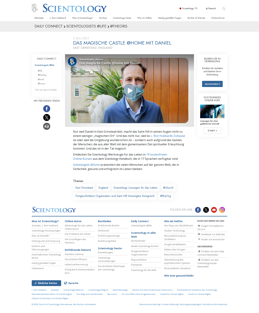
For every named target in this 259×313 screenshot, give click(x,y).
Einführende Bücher (108, 225)
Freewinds (136, 264)
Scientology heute (122, 18)
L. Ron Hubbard (58, 18)
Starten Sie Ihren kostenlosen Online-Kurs (152, 290)
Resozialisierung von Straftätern (175, 237)
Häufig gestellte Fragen (169, 18)
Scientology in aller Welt (143, 234)
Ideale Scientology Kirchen (145, 246)
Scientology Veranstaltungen (107, 259)
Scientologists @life (44, 65)
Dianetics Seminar (74, 254)
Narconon (112, 294)
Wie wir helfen (144, 18)
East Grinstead (84, 188)
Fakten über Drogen (174, 249)
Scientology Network (73, 290)
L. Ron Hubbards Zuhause (168, 136)
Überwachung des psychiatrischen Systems (177, 261)
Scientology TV (190, 8)
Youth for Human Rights (199, 294)
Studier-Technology (174, 230)
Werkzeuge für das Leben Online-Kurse (78, 227)
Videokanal (38, 268)
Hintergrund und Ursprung (46, 241)
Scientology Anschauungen (46, 230)
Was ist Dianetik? (41, 235)
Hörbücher (103, 230)
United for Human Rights (172, 294)
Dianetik (55, 290)
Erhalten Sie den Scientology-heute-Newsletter (208, 263)
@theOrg (165, 196)
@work (41, 79)
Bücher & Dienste (196, 18)
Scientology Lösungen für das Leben (136, 188)
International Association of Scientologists (52, 294)
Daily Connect (140, 221)
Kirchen (103, 18)
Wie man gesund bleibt (46, 89)
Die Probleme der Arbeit (77, 233)
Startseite (39, 18)
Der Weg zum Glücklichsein (178, 225)
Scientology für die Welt (143, 270)
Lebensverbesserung (76, 264)
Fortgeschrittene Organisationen (140, 253)
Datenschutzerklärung (149, 304)
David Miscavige (120, 290)
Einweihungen (105, 252)
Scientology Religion (98, 290)
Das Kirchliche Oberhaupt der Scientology (111, 268)
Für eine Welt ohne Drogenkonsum (139, 294)
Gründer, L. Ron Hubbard (45, 225)
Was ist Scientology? (82, 18)
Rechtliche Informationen (215, 304)
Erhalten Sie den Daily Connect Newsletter (210, 253)
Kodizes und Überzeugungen (40, 247)
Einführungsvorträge (109, 235)
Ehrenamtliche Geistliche (177, 268)
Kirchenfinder (138, 240)
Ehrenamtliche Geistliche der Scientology (197, 290)
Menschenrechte (173, 254)
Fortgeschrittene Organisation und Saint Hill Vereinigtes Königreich (115, 196)
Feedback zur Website (213, 234)
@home (41, 83)
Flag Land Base (139, 259)
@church (168, 188)
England (103, 188)
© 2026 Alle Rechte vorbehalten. (64, 304)
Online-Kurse (217, 18)
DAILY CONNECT (46, 58)
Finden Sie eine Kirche (213, 239)
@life (40, 70)
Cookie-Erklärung (170, 304)
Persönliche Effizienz (76, 259)
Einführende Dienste (78, 250)
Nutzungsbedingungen (190, 304)
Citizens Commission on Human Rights (50, 298)
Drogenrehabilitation (175, 244)
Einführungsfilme (107, 241)
